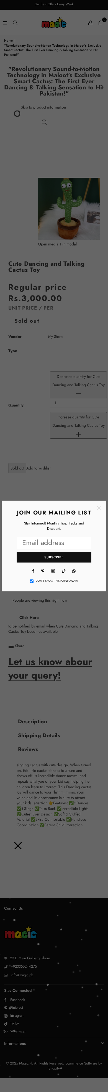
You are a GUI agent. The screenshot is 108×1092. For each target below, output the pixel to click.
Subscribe (54, 557)
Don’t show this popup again (57, 581)
